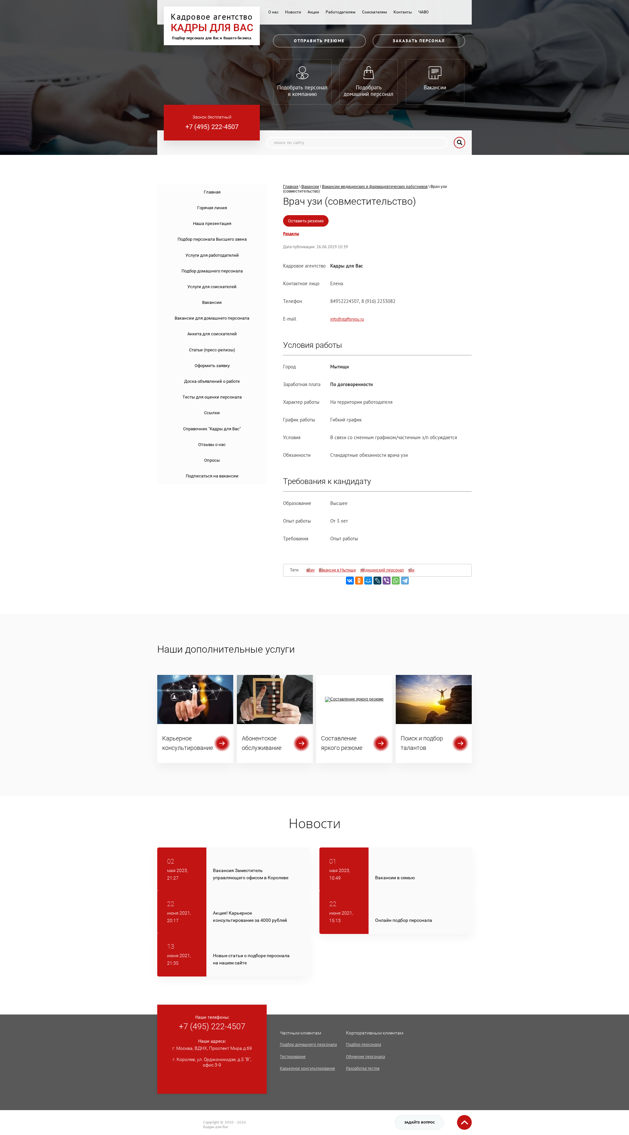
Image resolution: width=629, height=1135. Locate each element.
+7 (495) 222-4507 (211, 127)
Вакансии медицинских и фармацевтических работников (375, 186)
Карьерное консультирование (307, 1068)
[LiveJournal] (377, 581)
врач (310, 570)
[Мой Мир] (368, 581)
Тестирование (293, 1056)
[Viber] (387, 581)
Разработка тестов (362, 1068)
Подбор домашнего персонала (308, 1044)
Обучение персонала (365, 1056)
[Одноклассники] (359, 581)
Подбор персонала (363, 1044)
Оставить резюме (306, 220)
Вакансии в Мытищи (337, 570)
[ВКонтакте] (350, 581)
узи (411, 570)
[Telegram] (405, 581)
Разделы (291, 233)
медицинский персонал (382, 570)
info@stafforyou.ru (347, 319)
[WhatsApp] (396, 581)
